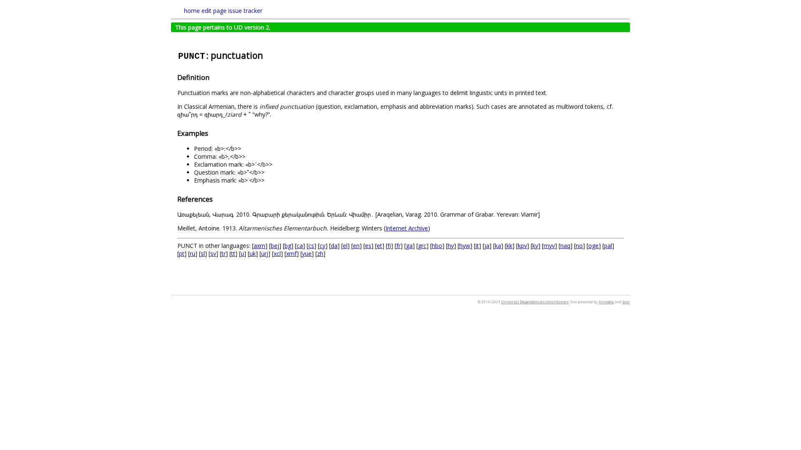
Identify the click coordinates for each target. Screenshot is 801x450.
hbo (437, 246)
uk (252, 254)
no (579, 246)
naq (565, 246)
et (379, 246)
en (356, 246)
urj (264, 254)
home (192, 11)
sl (203, 254)
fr (398, 246)
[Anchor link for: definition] (212, 77)
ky (535, 246)
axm (259, 246)
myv (549, 246)
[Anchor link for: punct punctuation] (267, 54)
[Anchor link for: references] (216, 198)
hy (451, 246)
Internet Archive (406, 228)
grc (422, 246)
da (334, 246)
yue (307, 254)
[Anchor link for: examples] (211, 133)
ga (409, 246)
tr (224, 254)
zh (320, 254)
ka (498, 246)
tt (233, 254)
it (477, 246)
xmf (291, 254)
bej (275, 246)
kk (509, 246)
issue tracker (245, 11)
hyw (464, 246)
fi (389, 246)
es (368, 246)
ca (300, 246)
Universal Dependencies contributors (535, 302)
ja (486, 246)
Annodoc (606, 302)
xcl (277, 254)
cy (322, 246)
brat (626, 302)
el (345, 246)
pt (181, 254)
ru (192, 254)
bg (288, 246)
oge (593, 246)
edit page (214, 11)
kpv (522, 246)
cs (311, 246)
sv (213, 254)
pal (608, 246)
